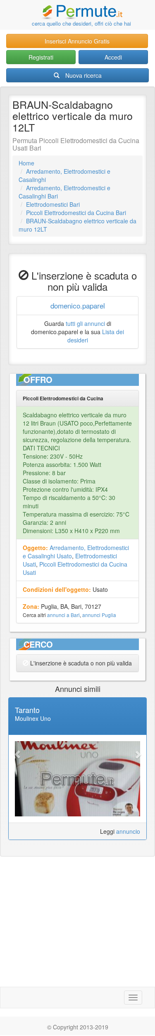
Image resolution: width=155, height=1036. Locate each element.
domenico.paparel (77, 305)
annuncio (128, 831)
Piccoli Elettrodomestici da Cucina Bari (76, 212)
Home (26, 163)
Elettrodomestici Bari (53, 204)
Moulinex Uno (33, 718)
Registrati (41, 57)
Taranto (27, 709)
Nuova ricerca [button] (83, 75)
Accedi (113, 57)
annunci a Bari (63, 614)
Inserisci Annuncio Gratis (77, 41)
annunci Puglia (99, 614)
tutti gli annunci (85, 323)
